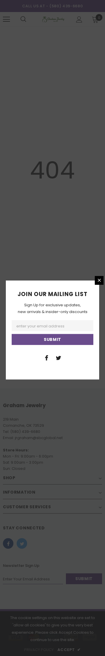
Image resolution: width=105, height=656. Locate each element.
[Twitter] (58, 357)
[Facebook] (46, 357)
